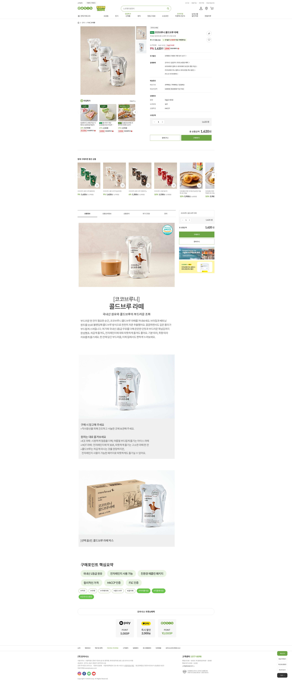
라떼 (93, 591)
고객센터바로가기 (187, 666)
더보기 (132, 101)
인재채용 (158, 648)
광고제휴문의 (147, 648)
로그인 (187, 3)
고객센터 (80, 3)
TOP (281, 675)
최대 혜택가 (171, 49)
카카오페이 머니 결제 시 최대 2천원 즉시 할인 (179, 70)
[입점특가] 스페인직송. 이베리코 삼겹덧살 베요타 (88, 124)
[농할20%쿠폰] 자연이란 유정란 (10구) (125, 124)
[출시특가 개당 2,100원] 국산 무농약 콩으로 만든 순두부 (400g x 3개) (107, 124)
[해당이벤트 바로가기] (125, 620)
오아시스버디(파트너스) (173, 648)
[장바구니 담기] (97, 185)
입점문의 (135, 648)
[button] (135, 112)
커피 (83, 591)
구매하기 (196, 138)
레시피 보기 (282, 670)
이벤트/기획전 (91, 3)
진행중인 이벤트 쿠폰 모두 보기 (175, 56)
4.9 (156, 40)
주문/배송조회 (210, 3)
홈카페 (130, 591)
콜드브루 (118, 591)
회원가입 (194, 3)
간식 (83, 22)
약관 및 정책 (98, 648)
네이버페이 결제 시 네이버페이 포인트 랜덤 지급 (180, 66)
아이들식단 (144, 591)
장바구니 (165, 138)
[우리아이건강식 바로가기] (101, 8)
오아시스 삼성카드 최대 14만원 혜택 (176, 63)
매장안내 (87, 648)
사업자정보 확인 (129, 666)
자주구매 (201, 3)
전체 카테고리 (85, 16)
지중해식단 (159, 591)
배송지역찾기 (282, 659)
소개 (79, 648)
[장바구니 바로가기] (211, 8)
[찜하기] (209, 39)
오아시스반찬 (87, 597)
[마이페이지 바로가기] (200, 8)
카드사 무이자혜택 (171, 74)
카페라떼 (105, 591)
